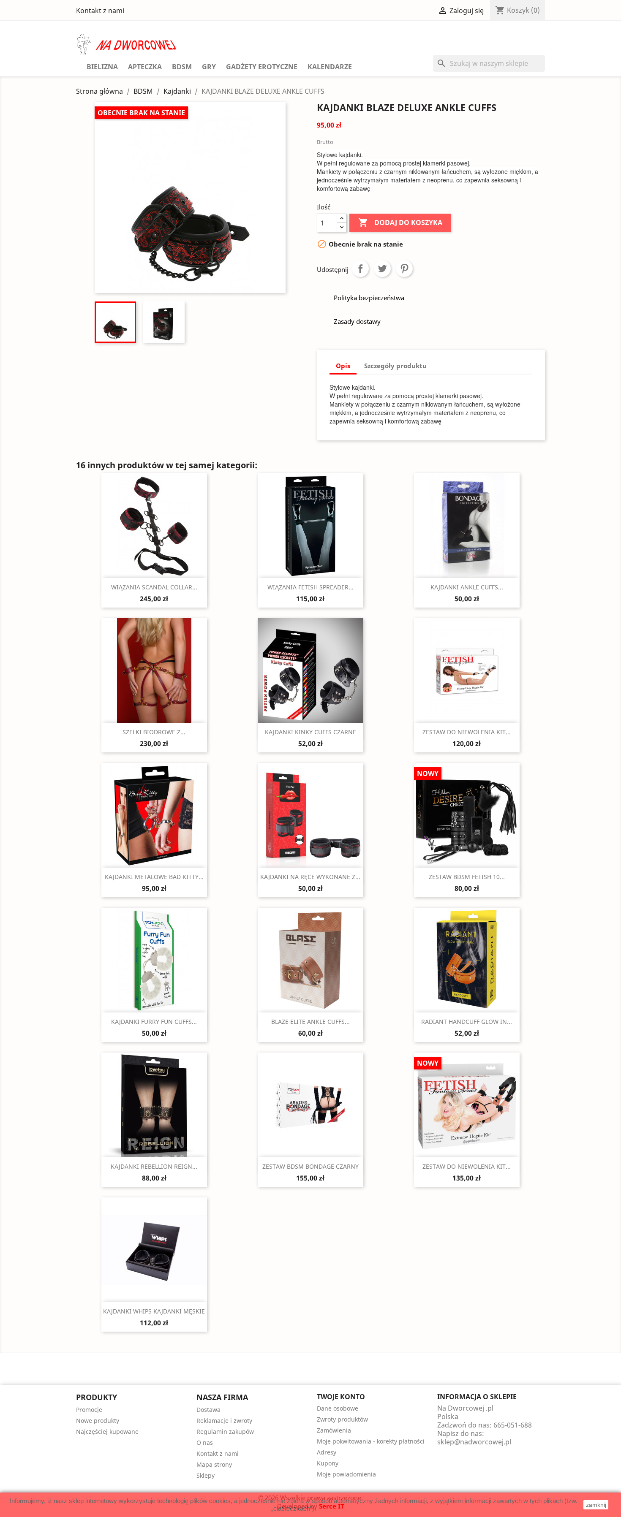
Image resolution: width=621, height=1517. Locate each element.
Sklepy (205, 1475)
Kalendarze (330, 66)
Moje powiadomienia (346, 1474)
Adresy (326, 1452)
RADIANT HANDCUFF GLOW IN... (466, 1022)
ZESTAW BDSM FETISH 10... (467, 877)
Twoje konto (341, 1396)
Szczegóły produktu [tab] (395, 365)
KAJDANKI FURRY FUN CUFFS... (154, 1022)
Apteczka (145, 66)
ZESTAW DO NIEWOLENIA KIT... (466, 732)
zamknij (596, 1504)
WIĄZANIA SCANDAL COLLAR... (154, 587)
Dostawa (208, 1410)
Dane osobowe (337, 1408)
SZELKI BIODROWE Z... (154, 732)
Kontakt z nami (100, 10)
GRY (209, 66)
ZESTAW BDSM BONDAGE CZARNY (310, 1166)
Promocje (89, 1410)
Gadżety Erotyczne (261, 66)
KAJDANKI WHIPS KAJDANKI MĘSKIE (154, 1311)
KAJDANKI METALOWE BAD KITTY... (154, 877)
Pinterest (404, 268)
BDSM (182, 66)
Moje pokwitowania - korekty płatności (371, 1441)
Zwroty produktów (342, 1419)
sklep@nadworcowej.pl (474, 1441)
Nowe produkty (97, 1421)
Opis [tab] (343, 365)
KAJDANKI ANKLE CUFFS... (466, 587)
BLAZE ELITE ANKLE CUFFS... (310, 1022)
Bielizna (102, 66)
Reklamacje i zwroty (224, 1421)
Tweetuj (382, 268)
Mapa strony (214, 1464)
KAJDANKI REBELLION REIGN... (154, 1166)
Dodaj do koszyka (400, 222)
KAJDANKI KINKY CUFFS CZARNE (310, 732)
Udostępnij (360, 268)
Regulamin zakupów (225, 1431)
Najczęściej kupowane (107, 1431)
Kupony (327, 1463)
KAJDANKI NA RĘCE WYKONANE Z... (310, 877)
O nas (204, 1442)
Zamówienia (334, 1430)
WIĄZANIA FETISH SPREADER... (310, 587)
